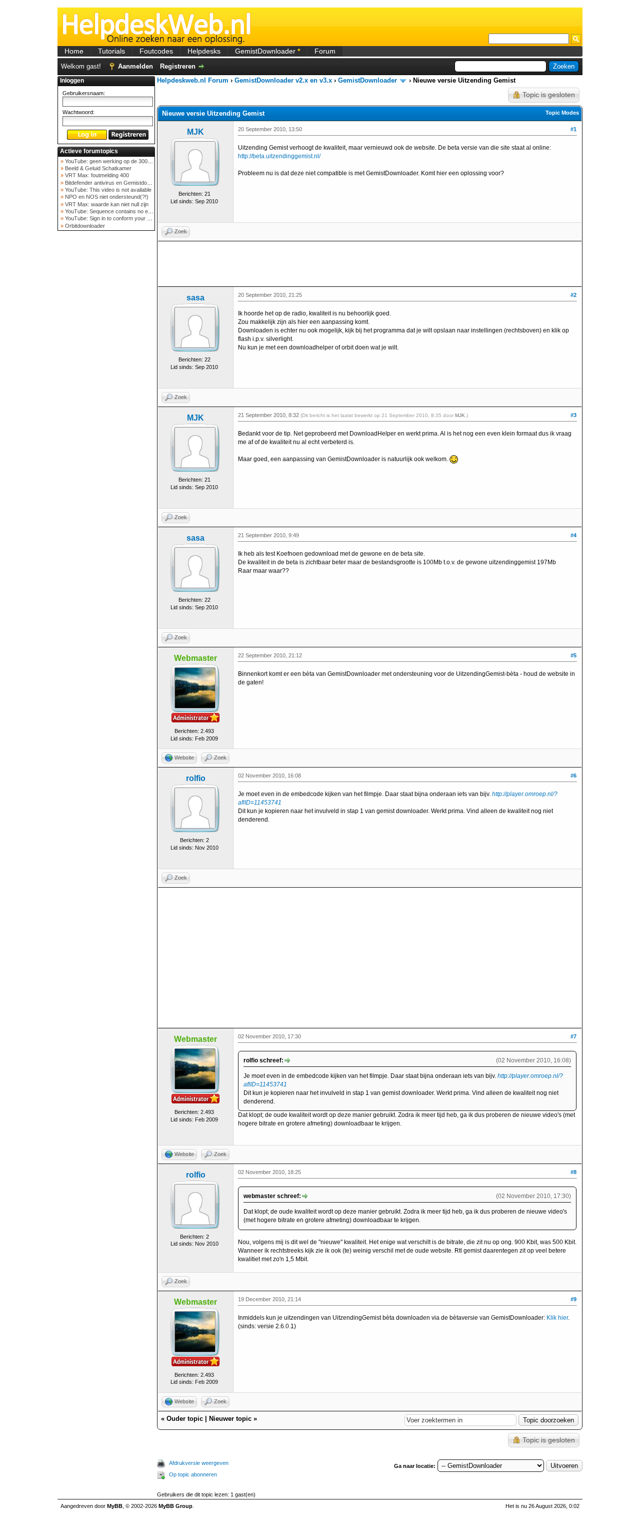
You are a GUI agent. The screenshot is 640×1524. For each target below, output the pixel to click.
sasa (195, 297)
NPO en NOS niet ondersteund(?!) (106, 197)
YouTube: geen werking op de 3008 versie (115, 161)
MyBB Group (175, 1506)
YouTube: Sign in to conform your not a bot (116, 218)
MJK (195, 132)
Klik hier (557, 1317)
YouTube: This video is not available (108, 190)
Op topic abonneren (193, 1474)
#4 (573, 535)
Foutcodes (156, 51)
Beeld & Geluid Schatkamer (98, 168)
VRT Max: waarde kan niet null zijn (106, 204)
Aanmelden (135, 66)
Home (74, 51)
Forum (325, 51)
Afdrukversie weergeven (198, 1463)
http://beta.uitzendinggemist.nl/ (279, 156)
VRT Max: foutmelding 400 (96, 175)
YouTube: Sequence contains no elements (115, 211)
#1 (573, 129)
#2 (573, 295)
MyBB (114, 1506)
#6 (573, 776)
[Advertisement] (106, 392)
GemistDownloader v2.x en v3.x (283, 80)
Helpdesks (204, 51)
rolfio (196, 778)
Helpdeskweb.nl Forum (192, 80)
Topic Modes (562, 113)
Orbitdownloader (84, 226)
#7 (573, 1036)
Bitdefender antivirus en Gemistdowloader (115, 183)
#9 (573, 1299)
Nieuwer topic (230, 1418)
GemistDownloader (267, 51)
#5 (573, 655)
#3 (573, 415)
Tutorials (111, 51)
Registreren (178, 66)
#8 (573, 1172)
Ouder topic (184, 1418)
